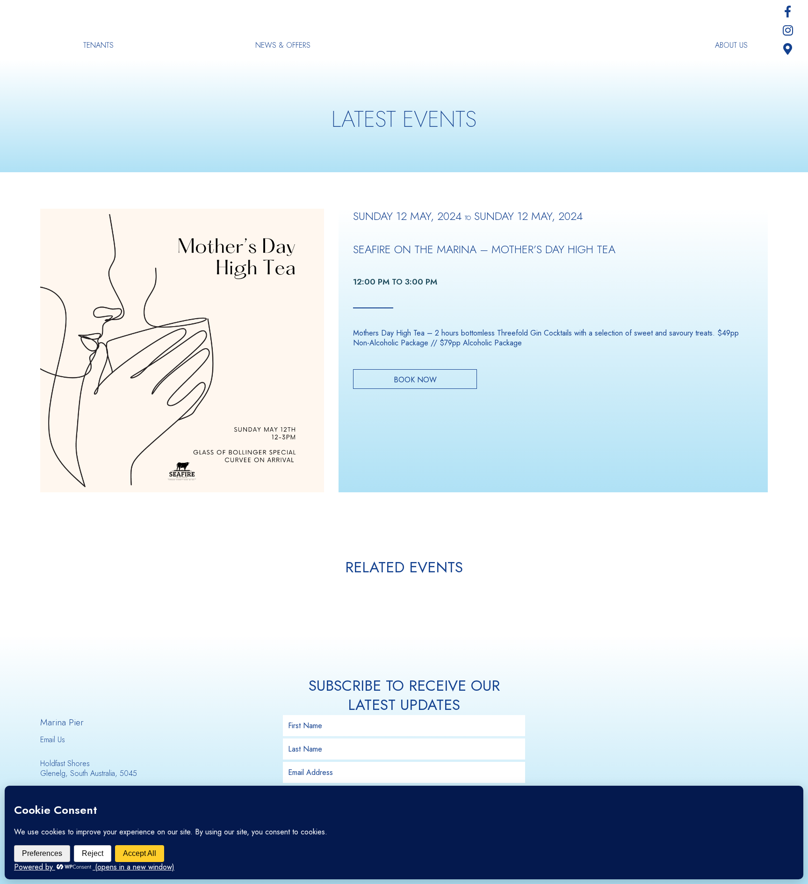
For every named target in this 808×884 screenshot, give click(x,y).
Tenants (98, 45)
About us (731, 45)
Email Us (52, 739)
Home (404, 30)
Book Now (415, 379)
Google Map (788, 49)
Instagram (788, 30)
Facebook (788, 11)
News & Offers (282, 45)
